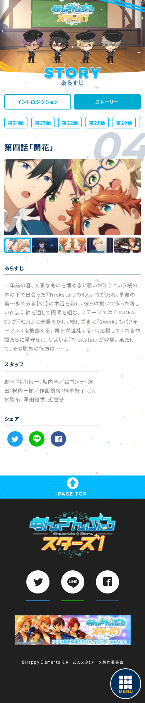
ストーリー (107, 101)
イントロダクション (38, 101)
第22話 (70, 122)
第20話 (124, 122)
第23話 (43, 122)
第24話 (16, 122)
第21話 (97, 122)
